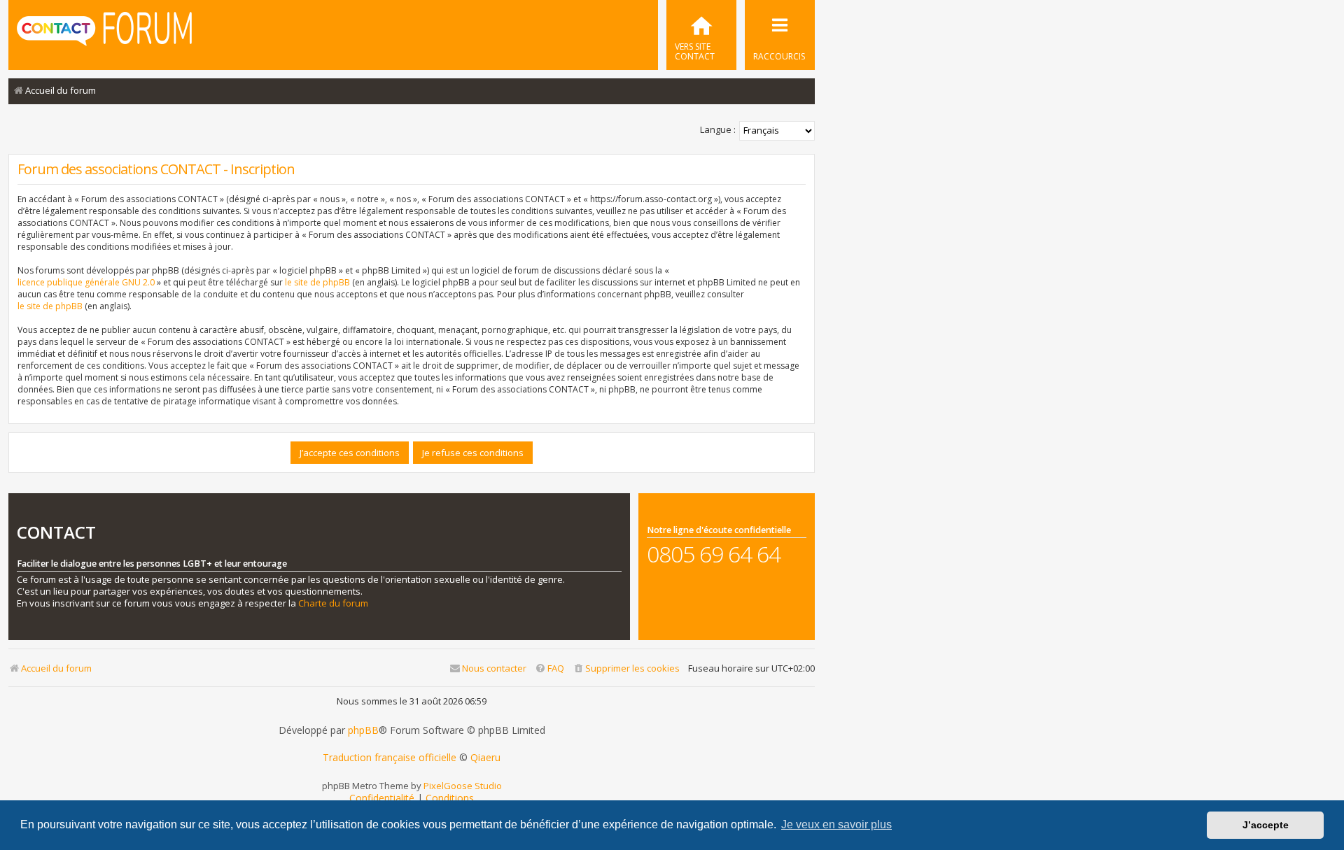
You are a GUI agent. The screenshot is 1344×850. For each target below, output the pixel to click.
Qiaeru (485, 757)
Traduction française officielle (389, 757)
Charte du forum (333, 603)
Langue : (718, 129)
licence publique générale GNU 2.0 (86, 282)
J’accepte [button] (1265, 824)
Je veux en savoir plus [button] (836, 824)
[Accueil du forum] (104, 33)
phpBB (363, 730)
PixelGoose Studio (463, 785)
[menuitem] (701, 35)
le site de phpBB (317, 282)
